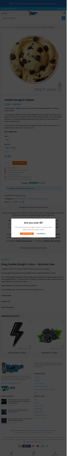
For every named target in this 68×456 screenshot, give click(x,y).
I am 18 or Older (27, 233)
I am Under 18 (41, 233)
